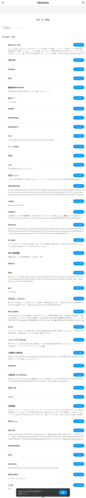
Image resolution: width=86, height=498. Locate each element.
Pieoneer (12, 225)
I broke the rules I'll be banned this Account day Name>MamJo (31, 140)
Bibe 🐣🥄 (12, 98)
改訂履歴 (34, 494)
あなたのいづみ (14, 45)
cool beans (12, 292)
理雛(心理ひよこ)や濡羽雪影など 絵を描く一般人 (26, 257)
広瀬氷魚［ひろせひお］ (18, 375)
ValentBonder (14, 186)
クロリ (10, 397)
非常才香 (11, 60)
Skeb (10, 489)
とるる (10, 485)
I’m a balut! (12, 102)
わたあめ (11, 240)
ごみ (10, 165)
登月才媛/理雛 (13, 253)
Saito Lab (12, 388)
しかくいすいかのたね (17, 340)
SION (10, 156)
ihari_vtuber (13, 311)
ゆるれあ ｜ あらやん (16, 298)
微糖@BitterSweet (16, 87)
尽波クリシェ (13, 175)
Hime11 (11, 263)
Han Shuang (13, 118)
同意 (62, 492)
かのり (10, 327)
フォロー (7, 28)
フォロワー (17, 28)
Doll (9, 78)
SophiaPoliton (14, 446)
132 (9, 136)
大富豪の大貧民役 (15, 353)
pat (9, 288)
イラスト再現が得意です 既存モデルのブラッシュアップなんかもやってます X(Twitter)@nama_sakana (44, 179)
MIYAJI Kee (13, 474)
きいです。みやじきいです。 (18, 478)
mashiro (11, 212)
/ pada (10, 201)
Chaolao (11, 69)
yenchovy (12, 464)
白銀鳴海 (11, 406)
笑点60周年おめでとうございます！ (21, 169)
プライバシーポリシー (49, 491)
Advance (12, 366)
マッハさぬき (13, 146)
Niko (10, 273)
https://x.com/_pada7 (16, 205)
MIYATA (11, 430)
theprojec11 (13, 127)
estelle (11, 108)
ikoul (10, 455)
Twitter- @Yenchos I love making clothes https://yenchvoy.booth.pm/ (33, 468)
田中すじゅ (12, 421)
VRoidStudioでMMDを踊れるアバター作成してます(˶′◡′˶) (28, 91)
